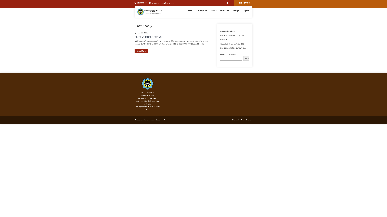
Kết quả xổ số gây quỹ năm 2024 (232, 44)
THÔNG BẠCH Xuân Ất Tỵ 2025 (232, 36)
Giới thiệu (200, 11)
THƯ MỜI (223, 40)
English (246, 11)
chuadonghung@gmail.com (163, 3)
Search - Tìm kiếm (228, 54)
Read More (141, 51)
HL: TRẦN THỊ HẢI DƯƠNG (148, 37)
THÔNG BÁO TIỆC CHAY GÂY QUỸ (233, 48)
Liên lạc (236, 11)
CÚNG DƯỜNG (244, 3)
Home (189, 11)
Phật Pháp (224, 11)
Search (246, 58)
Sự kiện (214, 11)
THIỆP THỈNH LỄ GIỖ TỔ (229, 31)
